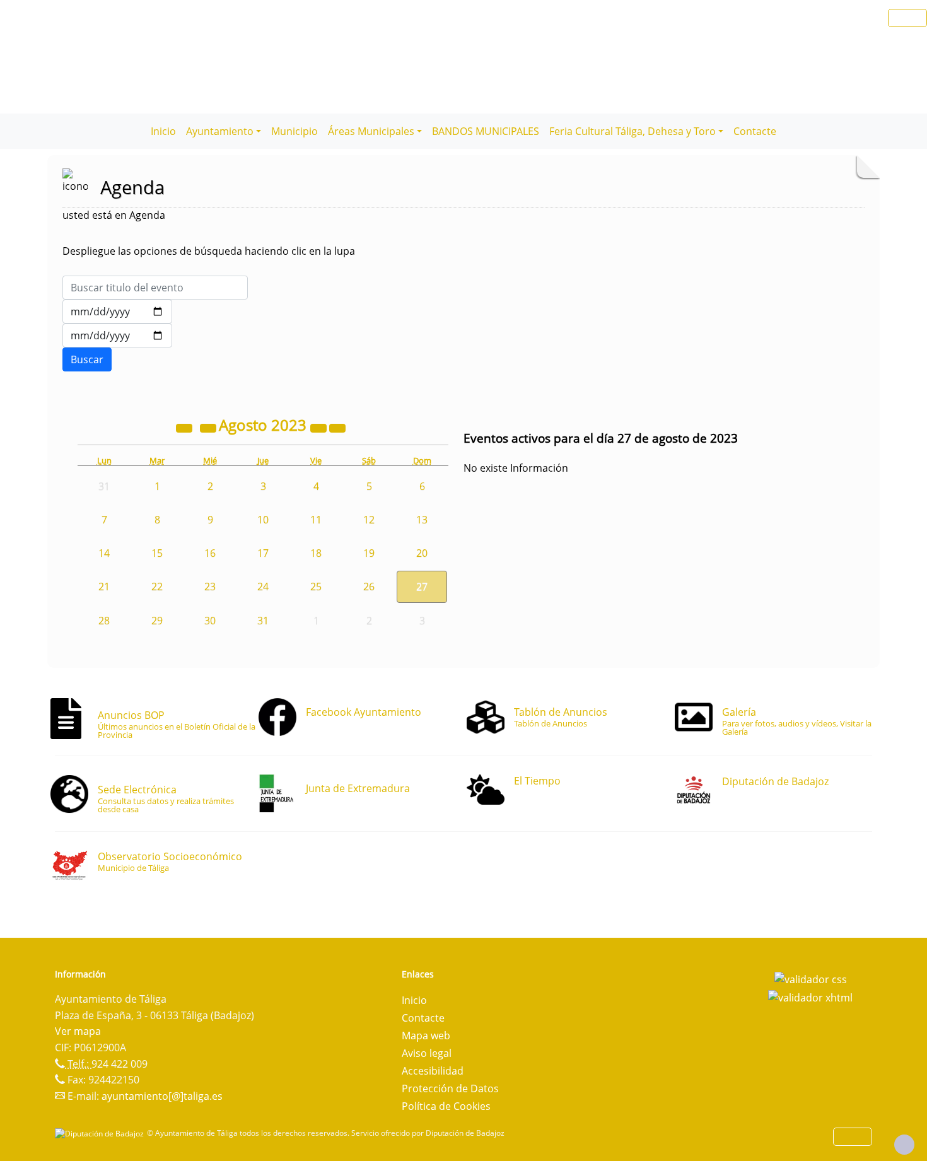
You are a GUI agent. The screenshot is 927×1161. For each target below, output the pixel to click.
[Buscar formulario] (87, 359)
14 (104, 553)
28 (104, 620)
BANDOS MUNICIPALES (485, 131)
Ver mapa (78, 1031)
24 (263, 586)
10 (263, 520)
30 (210, 620)
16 (210, 553)
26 (369, 586)
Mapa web (426, 1035)
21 (104, 586)
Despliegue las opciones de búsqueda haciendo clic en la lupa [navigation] (208, 251)
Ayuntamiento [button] (220, 131)
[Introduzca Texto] (155, 288)
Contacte (754, 131)
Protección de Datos (450, 1088)
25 (316, 586)
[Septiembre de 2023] (337, 427)
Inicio (163, 131)
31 (263, 620)
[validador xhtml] (810, 997)
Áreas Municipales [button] (371, 131)
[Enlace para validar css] (810, 978)
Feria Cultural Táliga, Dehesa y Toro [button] (632, 131)
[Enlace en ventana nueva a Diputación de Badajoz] (101, 1133)
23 (210, 586)
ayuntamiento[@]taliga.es (162, 1096)
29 (157, 620)
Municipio (294, 131)
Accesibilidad (433, 1071)
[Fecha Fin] (117, 335)
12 (369, 520)
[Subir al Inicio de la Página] (904, 1145)
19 (369, 553)
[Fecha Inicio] (117, 312)
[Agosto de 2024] (319, 427)
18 (316, 553)
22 (157, 586)
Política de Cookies (446, 1106)
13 (422, 520)
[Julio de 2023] (209, 427)
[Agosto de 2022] (185, 427)
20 (422, 553)
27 (422, 586)
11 (316, 520)
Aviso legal (427, 1053)
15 (157, 553)
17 (263, 553)
